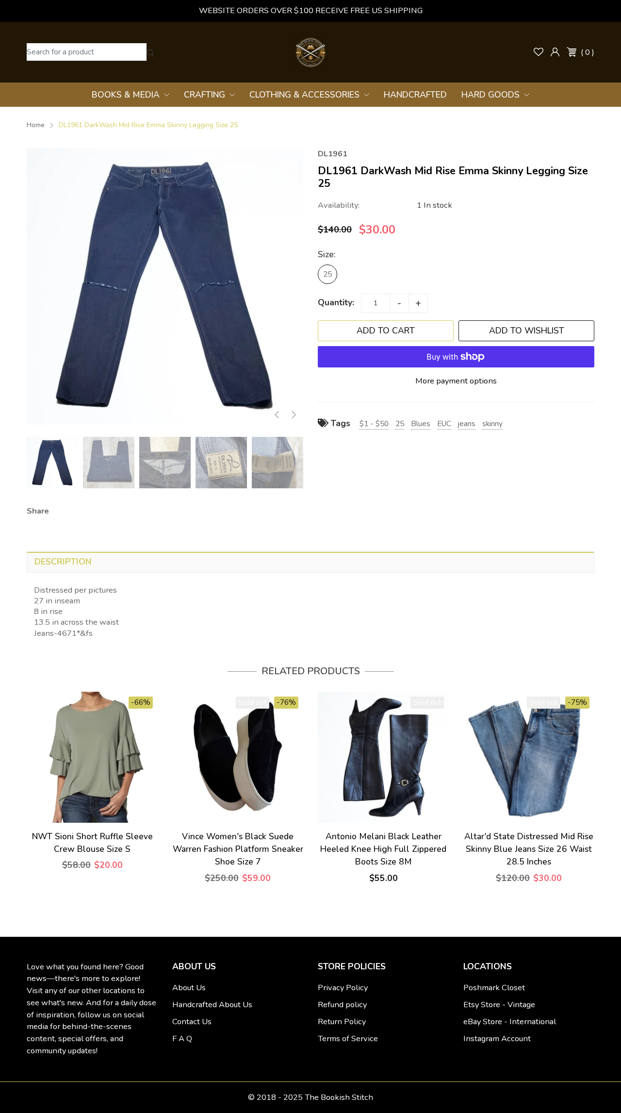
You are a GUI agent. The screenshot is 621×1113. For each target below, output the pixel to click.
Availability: (339, 205)
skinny (492, 423)
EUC (444, 423)
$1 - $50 (374, 423)
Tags (339, 423)
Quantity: (336, 302)
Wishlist (538, 52)
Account (555, 52)
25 (327, 274)
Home (36, 125)
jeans (466, 423)
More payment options (456, 380)
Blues (420, 423)
